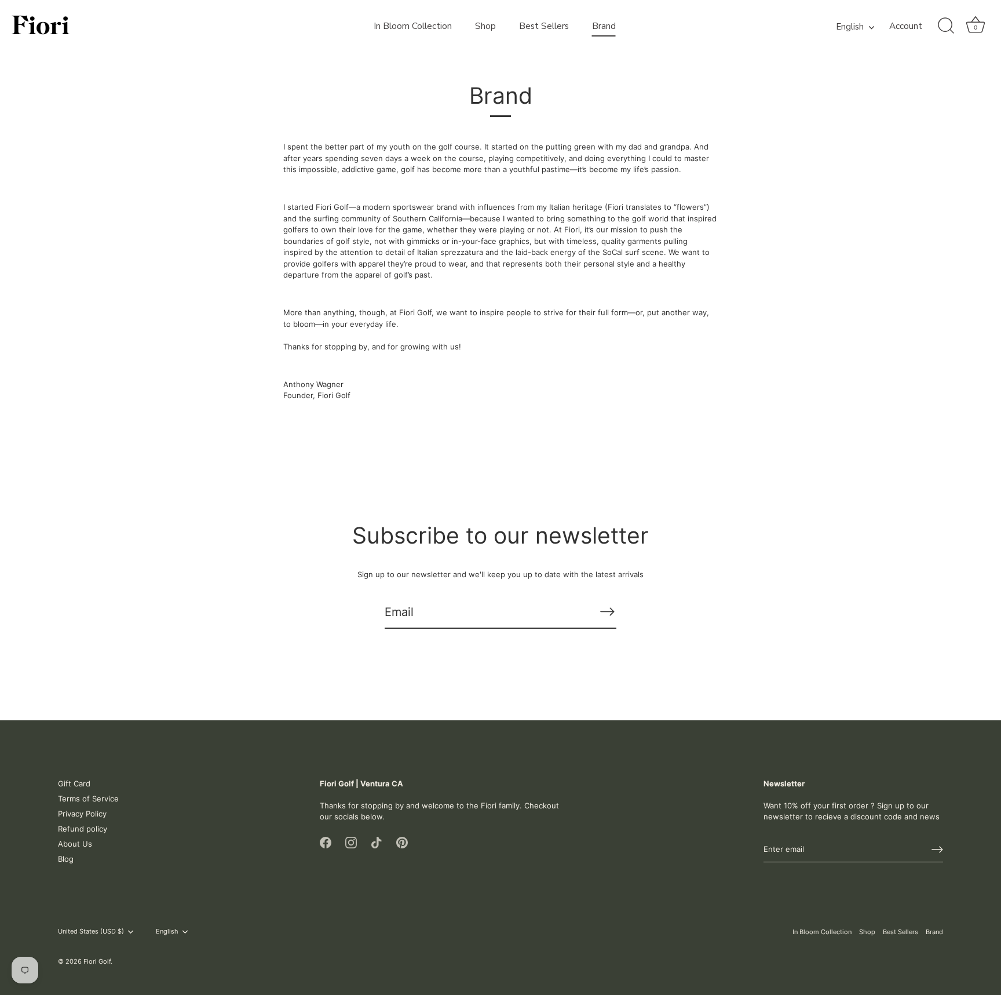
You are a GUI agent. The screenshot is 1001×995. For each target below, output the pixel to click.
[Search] (946, 26)
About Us (75, 843)
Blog (66, 858)
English (850, 26)
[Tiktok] (376, 842)
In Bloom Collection (413, 26)
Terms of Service (88, 798)
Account (905, 26)
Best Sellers (544, 26)
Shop (485, 26)
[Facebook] (325, 842)
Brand (604, 26)
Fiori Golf (97, 961)
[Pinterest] (402, 842)
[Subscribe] (607, 611)
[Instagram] (351, 842)
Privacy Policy (82, 813)
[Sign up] (937, 849)
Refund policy (82, 828)
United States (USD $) (91, 931)
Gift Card (74, 783)
